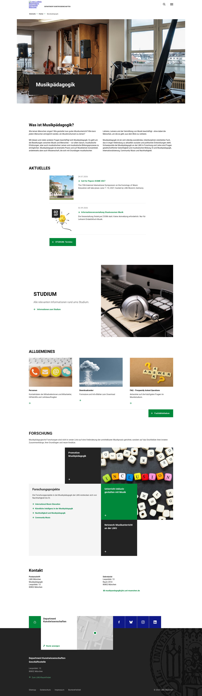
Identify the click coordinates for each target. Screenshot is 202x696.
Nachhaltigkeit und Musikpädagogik (50, 513)
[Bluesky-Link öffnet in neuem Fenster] (131, 622)
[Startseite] (35, 622)
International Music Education (47, 504)
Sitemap (32, 690)
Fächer (41, 14)
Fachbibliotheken (162, 413)
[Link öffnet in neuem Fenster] (77, 633)
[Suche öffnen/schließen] (164, 4)
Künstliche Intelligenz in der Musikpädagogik (54, 508)
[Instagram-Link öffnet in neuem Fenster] (143, 622)
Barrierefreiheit (74, 690)
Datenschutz (45, 690)
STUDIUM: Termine (63, 242)
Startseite (32, 14)
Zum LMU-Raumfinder (41, 677)
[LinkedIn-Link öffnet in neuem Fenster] (155, 622)
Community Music (42, 517)
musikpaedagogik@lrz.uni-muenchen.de (123, 590)
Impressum (59, 690)
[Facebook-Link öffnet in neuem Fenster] (119, 622)
